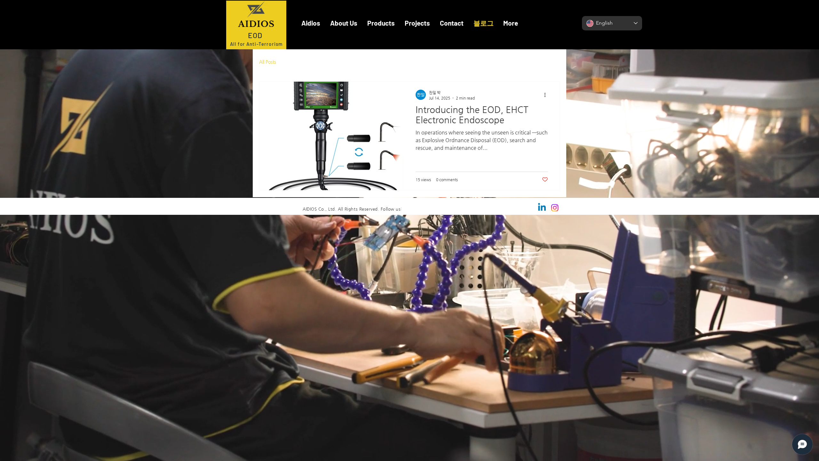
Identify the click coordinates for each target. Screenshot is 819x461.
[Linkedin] (542, 253)
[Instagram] (555, 253)
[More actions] (547, 140)
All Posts (267, 61)
